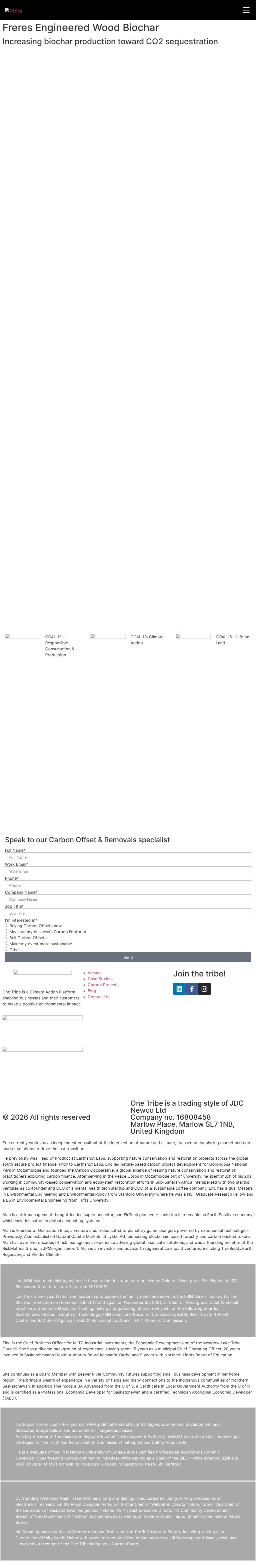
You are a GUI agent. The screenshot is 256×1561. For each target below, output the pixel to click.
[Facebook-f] (192, 989)
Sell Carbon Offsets (28, 937)
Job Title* (14, 906)
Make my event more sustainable (41, 943)
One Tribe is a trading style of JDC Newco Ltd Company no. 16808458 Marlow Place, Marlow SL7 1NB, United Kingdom (187, 1117)
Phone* (12, 878)
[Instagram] (204, 989)
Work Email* (16, 864)
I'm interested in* (21, 920)
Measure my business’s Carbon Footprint (48, 931)
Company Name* (21, 892)
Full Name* (15, 850)
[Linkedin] (179, 989)
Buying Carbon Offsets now (36, 925)
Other (15, 949)
